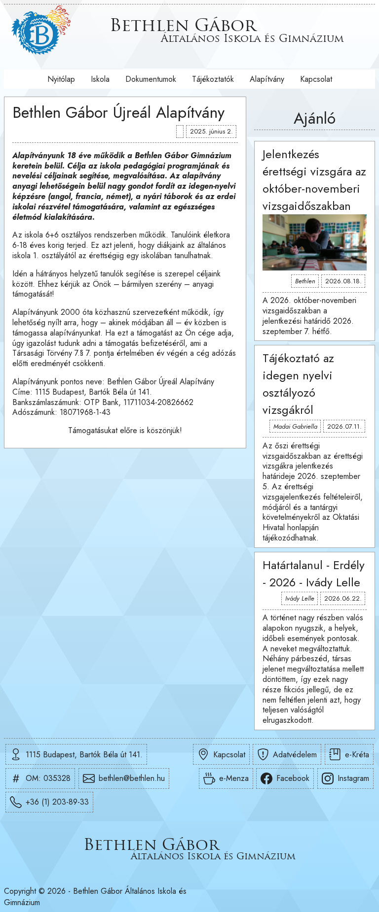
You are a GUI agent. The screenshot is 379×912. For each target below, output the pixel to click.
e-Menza (234, 778)
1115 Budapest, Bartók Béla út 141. (84, 754)
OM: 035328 (48, 778)
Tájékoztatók (213, 79)
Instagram (353, 778)
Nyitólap (61, 79)
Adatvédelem (295, 754)
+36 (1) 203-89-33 (57, 802)
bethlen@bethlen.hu (132, 778)
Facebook (292, 778)
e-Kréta (357, 754)
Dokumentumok (150, 79)
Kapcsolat (316, 79)
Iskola (100, 79)
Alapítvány (267, 79)
